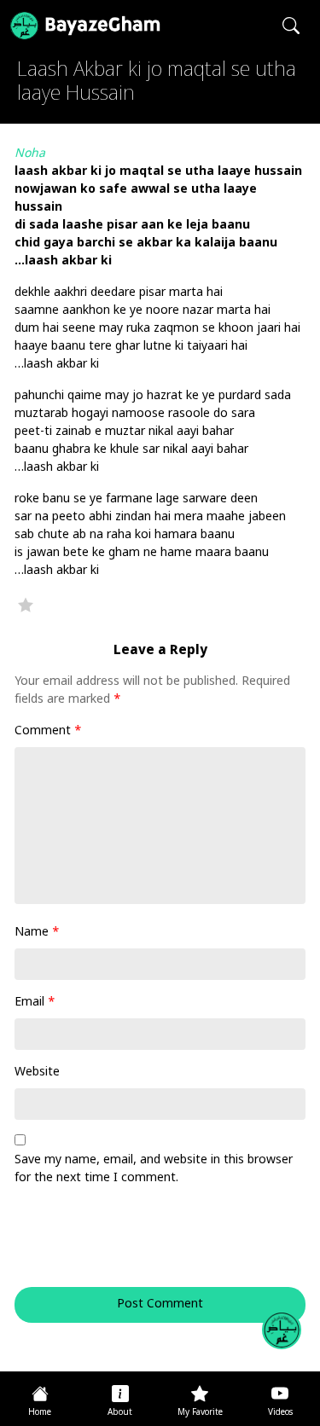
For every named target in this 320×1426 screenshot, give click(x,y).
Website (37, 1072)
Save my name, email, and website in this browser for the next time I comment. (154, 1169)
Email (35, 1002)
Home (39, 1412)
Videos (280, 1412)
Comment (48, 731)
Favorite (26, 605)
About (120, 1412)
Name (37, 933)
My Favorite (200, 1412)
